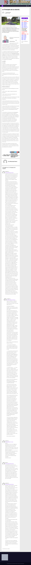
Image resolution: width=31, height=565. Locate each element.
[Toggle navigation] (27, 5)
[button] (28, 6)
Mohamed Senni (8, 12)
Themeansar (22, 563)
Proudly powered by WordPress (11, 563)
